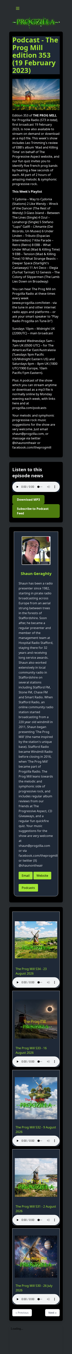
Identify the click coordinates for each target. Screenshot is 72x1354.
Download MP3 (28, 499)
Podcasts (28, 888)
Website (42, 875)
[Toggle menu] (17, 8)
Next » (52, 1312)
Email (26, 875)
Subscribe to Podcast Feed (33, 511)
